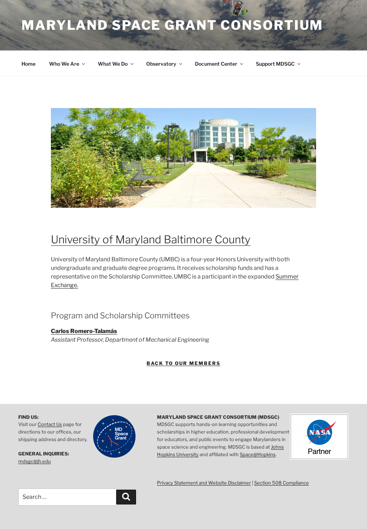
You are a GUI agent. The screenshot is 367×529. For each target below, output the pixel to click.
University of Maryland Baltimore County (151, 239)
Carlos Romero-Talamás (84, 331)
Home (28, 64)
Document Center (216, 64)
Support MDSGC (275, 64)
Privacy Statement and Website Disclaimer (204, 483)
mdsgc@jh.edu (34, 461)
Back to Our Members (183, 363)
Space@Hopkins (258, 454)
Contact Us (50, 424)
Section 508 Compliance (281, 483)
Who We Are (64, 64)
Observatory (161, 64)
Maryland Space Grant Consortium (172, 25)
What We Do (113, 64)
